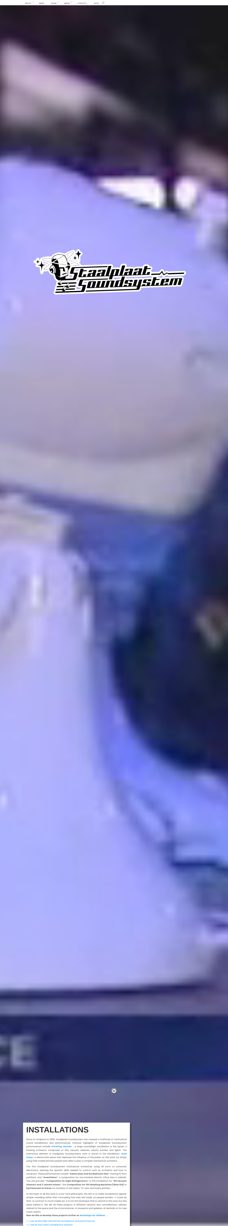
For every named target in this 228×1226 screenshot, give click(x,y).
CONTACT (82, 3)
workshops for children (92, 1215)
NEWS (41, 3)
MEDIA (67, 3)
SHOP (96, 3)
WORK (54, 3)
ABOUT (28, 3)
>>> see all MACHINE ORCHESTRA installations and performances (60, 1221)
